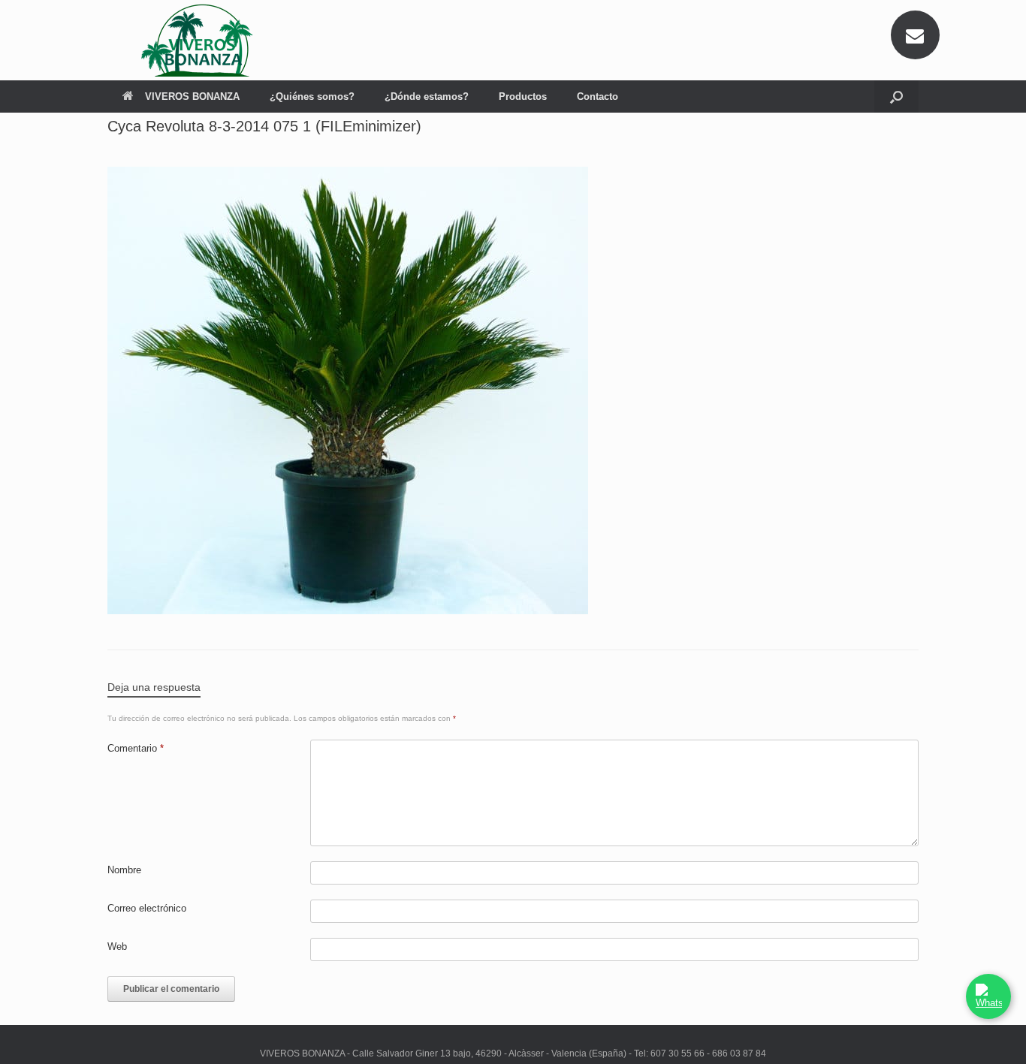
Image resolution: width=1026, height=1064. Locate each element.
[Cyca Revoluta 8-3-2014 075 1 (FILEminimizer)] (347, 610)
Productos (523, 96)
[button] (896, 96)
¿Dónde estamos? (427, 96)
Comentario (135, 748)
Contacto (597, 96)
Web (117, 946)
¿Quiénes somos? (312, 96)
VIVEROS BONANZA (192, 96)
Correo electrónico (146, 908)
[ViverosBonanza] (201, 40)
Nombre (124, 870)
